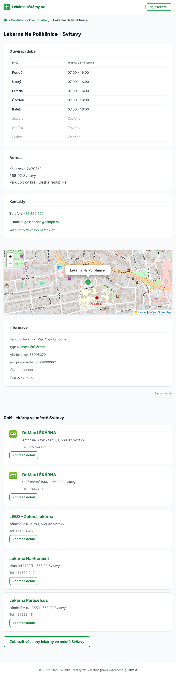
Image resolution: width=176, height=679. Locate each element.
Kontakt (132, 670)
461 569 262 (34, 213)
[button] (88, 282)
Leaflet (141, 312)
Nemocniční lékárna (32, 347)
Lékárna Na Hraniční (29, 558)
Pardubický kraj (23, 20)
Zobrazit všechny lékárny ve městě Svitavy (47, 641)
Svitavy (44, 20)
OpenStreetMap (161, 312)
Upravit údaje (163, 393)
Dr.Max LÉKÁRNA (39, 432)
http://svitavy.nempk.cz (36, 230)
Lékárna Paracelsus (28, 600)
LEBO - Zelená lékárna (31, 516)
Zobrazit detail (24, 455)
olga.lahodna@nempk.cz (41, 222)
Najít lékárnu (158, 7)
